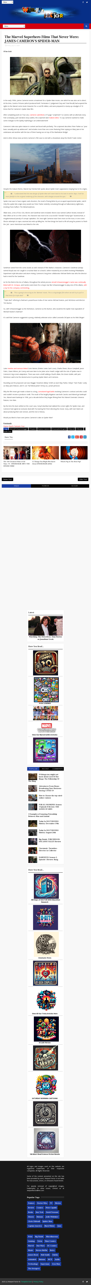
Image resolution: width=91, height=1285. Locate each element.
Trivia (39, 1241)
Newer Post (7, 479)
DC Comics (51, 1246)
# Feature (32, 429)
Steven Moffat (41, 1250)
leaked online (54, 118)
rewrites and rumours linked (18, 368)
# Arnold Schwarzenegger (18, 429)
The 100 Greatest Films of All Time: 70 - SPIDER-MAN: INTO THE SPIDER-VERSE (16, 464)
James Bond (33, 1255)
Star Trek (39, 1212)
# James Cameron (44, 429)
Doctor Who (42, 1203)
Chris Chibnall (34, 1221)
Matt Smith (45, 1255)
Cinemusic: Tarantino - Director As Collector (48, 849)
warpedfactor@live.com (35, 1190)
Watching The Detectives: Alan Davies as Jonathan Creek (45, 638)
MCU (50, 1259)
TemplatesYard (26, 1282)
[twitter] (87, 2)
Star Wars (41, 1246)
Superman (45, 1264)
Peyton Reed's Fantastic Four (14, 426)
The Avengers (34, 1268)
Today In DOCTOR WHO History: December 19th (49, 822)
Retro (52, 1250)
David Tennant (52, 1212)
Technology (33, 1264)
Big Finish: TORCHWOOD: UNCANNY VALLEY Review (50, 840)
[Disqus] (45, 517)
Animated (32, 1259)
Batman (40, 1217)
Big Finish (39, 1237)
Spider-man (47, 1221)
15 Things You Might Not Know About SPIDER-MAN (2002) (43, 463)
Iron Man (56, 1264)
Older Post (83, 479)
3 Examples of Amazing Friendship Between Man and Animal (42, 815)
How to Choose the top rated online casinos (50, 797)
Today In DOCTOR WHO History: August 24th (49, 831)
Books (30, 1212)
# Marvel (71, 429)
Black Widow (50, 1226)
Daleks (55, 1255)
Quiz (59, 1226)
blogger (75, 486)
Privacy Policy (38, 1282)
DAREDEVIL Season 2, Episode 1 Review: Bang (48, 858)
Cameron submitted (37, 115)
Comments (57, 769)
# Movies (79, 429)
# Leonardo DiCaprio (59, 429)
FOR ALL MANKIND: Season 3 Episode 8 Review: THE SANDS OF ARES (50, 807)
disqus (16, 486)
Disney (31, 1217)
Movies (58, 1203)
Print (30, 1237)
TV (51, 1203)
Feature (31, 1203)
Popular (33, 769)
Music (30, 1250)
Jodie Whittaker (52, 1217)
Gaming (31, 1241)
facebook (45, 486)
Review (31, 1208)
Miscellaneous (52, 1237)
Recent (45, 769)
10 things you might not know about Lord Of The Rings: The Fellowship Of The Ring (43, 777)
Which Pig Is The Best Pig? (71, 462)
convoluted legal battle (46, 391)
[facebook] (83, 2)
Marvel (31, 1246)
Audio (57, 1259)
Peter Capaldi (51, 1208)
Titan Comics (50, 1241)
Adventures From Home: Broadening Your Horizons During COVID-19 (50, 788)
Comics (40, 1208)
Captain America (35, 1226)
